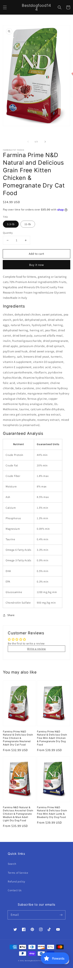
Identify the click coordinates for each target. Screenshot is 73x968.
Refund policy (16, 881)
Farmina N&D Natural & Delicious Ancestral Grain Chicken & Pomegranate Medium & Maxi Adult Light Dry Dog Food (18, 814)
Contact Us (15, 890)
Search (12, 863)
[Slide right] (45, 141)
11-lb (28, 224)
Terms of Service (18, 872)
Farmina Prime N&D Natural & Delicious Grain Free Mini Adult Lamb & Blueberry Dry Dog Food (52, 812)
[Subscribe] (61, 915)
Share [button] (11, 615)
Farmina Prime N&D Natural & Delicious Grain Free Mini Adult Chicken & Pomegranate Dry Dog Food (52, 738)
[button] (5, 7)
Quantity (8, 232)
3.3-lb (11, 224)
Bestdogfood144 (31, 960)
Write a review (36, 649)
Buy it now (36, 265)
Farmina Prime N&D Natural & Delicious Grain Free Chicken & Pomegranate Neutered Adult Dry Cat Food (18, 738)
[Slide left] (28, 141)
